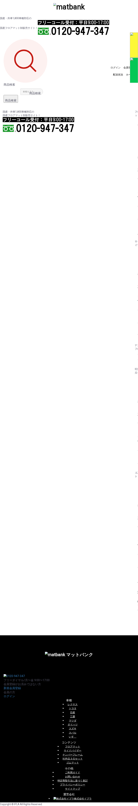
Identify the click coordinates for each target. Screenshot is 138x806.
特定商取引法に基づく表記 (73, 780)
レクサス (73, 704)
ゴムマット (72, 762)
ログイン (9, 696)
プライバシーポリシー (72, 784)
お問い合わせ (72, 776)
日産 (72, 712)
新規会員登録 (12, 688)
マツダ (72, 720)
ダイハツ (73, 724)
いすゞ (72, 736)
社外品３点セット (73, 758)
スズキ (72, 728)
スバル (72, 732)
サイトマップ (72, 788)
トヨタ (72, 708)
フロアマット (72, 746)
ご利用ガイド (72, 772)
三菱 (72, 716)
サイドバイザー (72, 750)
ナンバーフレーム (73, 754)
